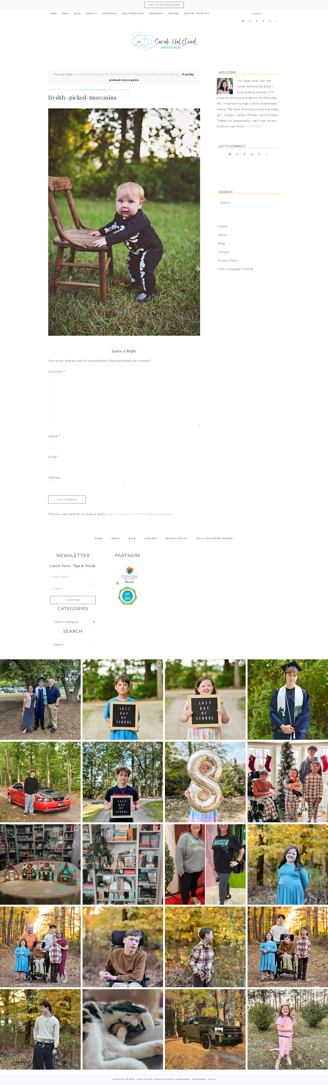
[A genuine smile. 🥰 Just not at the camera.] (205, 947)
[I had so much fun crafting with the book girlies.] (40, 864)
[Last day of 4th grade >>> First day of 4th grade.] (123, 699)
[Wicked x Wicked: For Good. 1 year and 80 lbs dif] (205, 864)
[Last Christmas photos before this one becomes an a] (40, 1029)
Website (54, 477)
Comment (56, 371)
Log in (212, 1079)
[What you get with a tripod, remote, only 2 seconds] (40, 947)
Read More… (255, 126)
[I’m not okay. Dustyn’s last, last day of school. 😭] (123, 782)
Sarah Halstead (164, 42)
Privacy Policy (228, 260)
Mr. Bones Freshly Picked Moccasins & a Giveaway (142, 74)
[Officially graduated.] (40, 699)
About (222, 235)
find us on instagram (164, 5)
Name (53, 436)
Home (78, 74)
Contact (224, 252)
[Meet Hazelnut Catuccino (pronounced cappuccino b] (123, 1029)
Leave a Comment (118, 89)
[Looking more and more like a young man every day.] (123, 947)
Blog (221, 243)
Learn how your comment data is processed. (140, 514)
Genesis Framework (178, 1079)
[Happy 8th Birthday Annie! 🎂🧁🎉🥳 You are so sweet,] (205, 782)
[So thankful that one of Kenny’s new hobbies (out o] (205, 1029)
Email (53, 457)
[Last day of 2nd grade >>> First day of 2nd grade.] (205, 699)
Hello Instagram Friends (235, 269)
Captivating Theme (149, 1079)
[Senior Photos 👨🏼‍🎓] (40, 782)
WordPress (199, 1079)
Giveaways (94, 74)
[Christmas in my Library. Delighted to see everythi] (123, 864)
